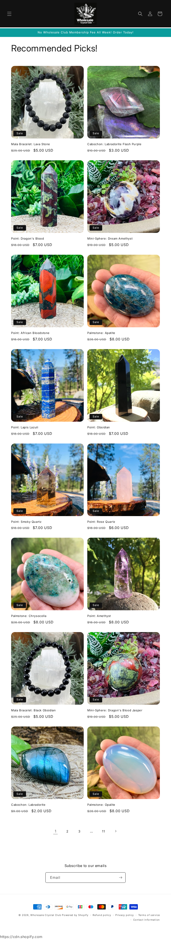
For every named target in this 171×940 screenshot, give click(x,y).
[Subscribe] (120, 877)
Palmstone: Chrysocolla (28, 616)
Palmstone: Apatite (101, 333)
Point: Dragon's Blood (27, 238)
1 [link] (55, 831)
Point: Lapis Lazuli (24, 427)
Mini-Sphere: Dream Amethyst (109, 238)
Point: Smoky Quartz (26, 521)
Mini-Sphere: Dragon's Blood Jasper (114, 710)
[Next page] (115, 831)
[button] (9, 14)
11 (103, 831)
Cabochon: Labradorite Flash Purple (114, 144)
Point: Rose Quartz (101, 521)
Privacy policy (124, 915)
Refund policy (102, 915)
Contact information (146, 919)
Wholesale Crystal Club (45, 915)
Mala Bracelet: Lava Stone (30, 144)
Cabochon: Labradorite (28, 804)
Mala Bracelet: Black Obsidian (33, 710)
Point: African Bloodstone (30, 333)
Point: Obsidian (98, 427)
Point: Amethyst (99, 616)
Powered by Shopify (75, 915)
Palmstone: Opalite (101, 804)
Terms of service (149, 915)
